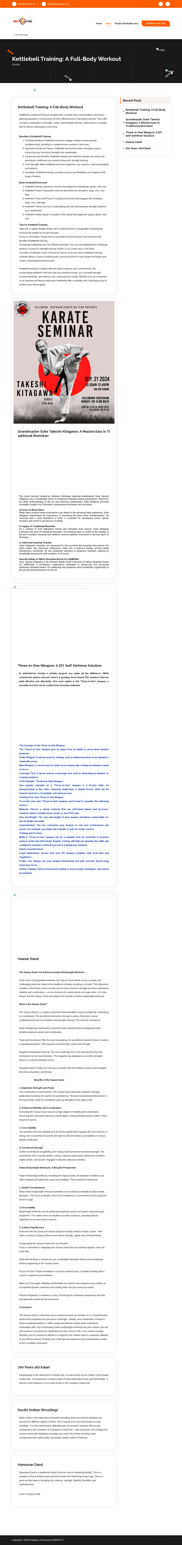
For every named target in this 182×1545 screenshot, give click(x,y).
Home (99, 23)
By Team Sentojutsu (51, 78)
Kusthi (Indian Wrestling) (38, 1410)
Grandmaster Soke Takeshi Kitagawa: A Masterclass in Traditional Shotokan (64, 433)
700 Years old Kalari (34, 1367)
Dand (70, 428)
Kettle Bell (70, 78)
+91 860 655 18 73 (26, 4)
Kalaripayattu (72, 1357)
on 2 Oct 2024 (32, 951)
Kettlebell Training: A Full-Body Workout (50, 107)
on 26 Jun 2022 (31, 1453)
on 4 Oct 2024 (31, 78)
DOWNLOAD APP (156, 23)
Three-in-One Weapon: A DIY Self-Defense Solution (60, 665)
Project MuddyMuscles (126, 23)
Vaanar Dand (28, 959)
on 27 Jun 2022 (31, 1357)
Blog (108, 23)
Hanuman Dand (30, 1465)
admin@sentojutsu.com (58, 4)
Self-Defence (73, 659)
